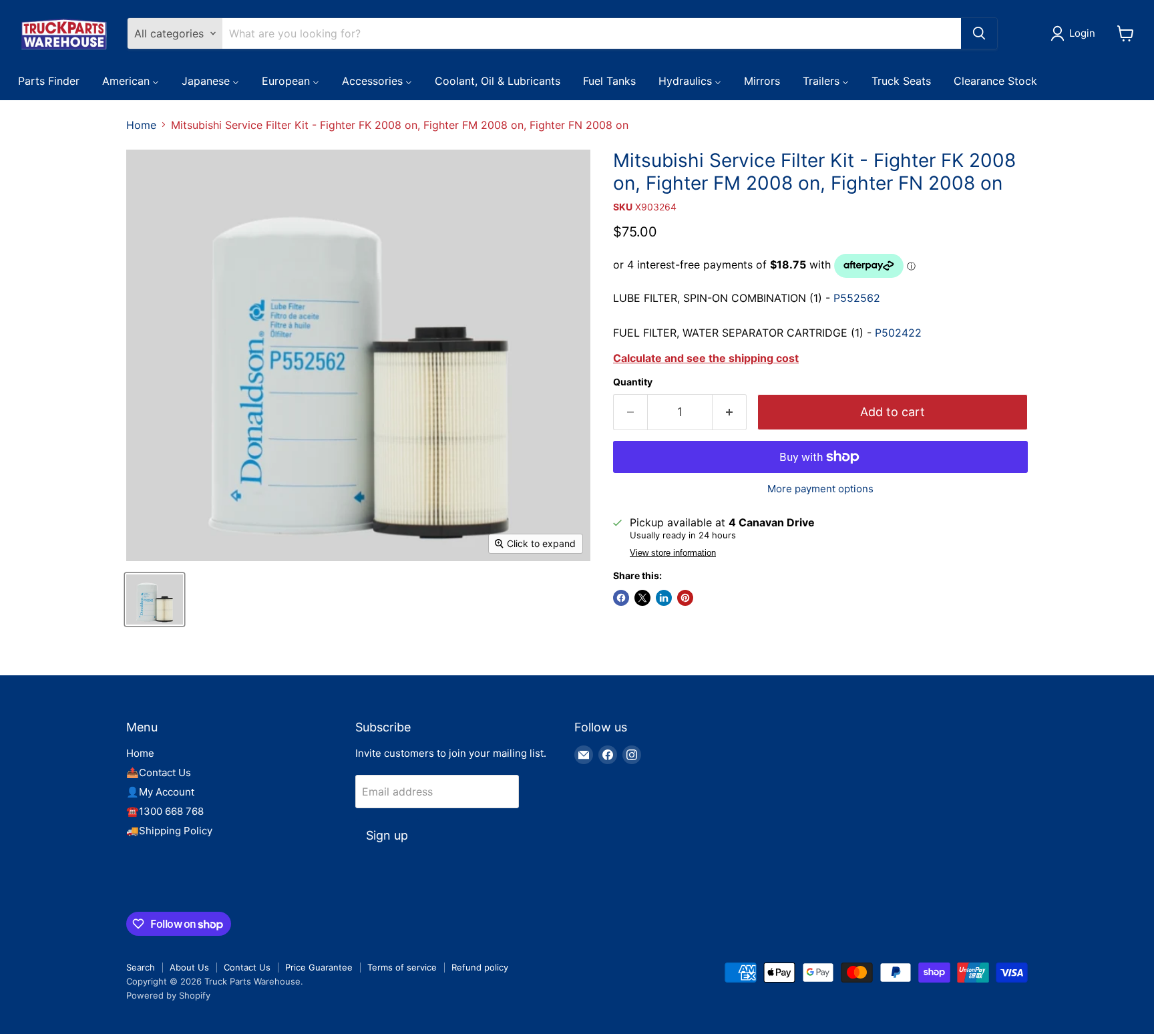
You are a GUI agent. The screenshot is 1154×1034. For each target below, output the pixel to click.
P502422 (897, 332)
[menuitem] (49, 80)
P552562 (856, 298)
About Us (189, 967)
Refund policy (479, 967)
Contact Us (247, 967)
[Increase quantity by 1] (730, 412)
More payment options (820, 488)
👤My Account (160, 792)
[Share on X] (642, 598)
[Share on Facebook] (621, 598)
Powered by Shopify (168, 995)
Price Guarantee (319, 967)
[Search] (979, 33)
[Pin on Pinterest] (685, 598)
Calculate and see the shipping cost (706, 358)
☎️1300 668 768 (165, 811)
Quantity (632, 382)
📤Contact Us (158, 772)
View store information (673, 553)
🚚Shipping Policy (169, 830)
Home (141, 125)
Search (140, 967)
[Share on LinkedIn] (664, 598)
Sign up (387, 835)
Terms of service (402, 967)
